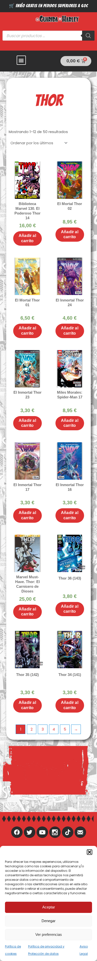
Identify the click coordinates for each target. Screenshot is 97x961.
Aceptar (48, 907)
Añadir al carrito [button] (27, 238)
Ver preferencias (48, 934)
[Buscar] (88, 36)
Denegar (48, 921)
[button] (89, 852)
